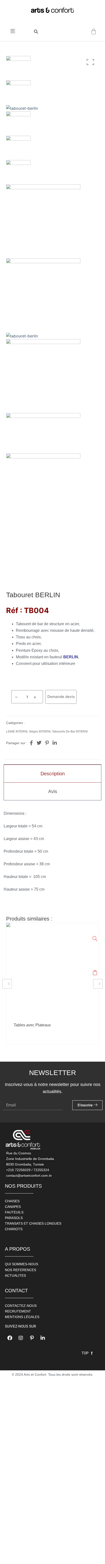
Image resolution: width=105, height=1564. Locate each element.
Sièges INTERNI (40, 731)
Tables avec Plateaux (32, 1025)
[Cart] (94, 31)
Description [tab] (53, 773)
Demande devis (61, 696)
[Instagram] (21, 1338)
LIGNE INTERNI (16, 731)
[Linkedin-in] (43, 1338)
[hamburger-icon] (13, 31)
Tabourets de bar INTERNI (70, 731)
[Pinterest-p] (32, 1338)
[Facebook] (10, 1338)
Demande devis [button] (95, 974)
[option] (52, 984)
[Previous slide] (7, 984)
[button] (36, 31)
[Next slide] (98, 984)
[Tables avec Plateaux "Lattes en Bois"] (95, 938)
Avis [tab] (52, 791)
